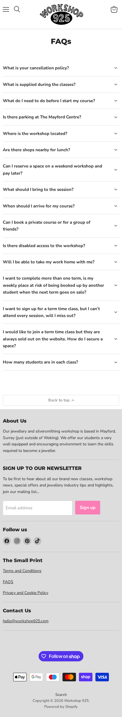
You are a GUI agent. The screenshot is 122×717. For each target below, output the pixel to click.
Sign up (88, 507)
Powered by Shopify (61, 706)
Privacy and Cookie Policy (25, 592)
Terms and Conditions (22, 570)
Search (61, 694)
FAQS (8, 582)
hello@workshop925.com (26, 621)
